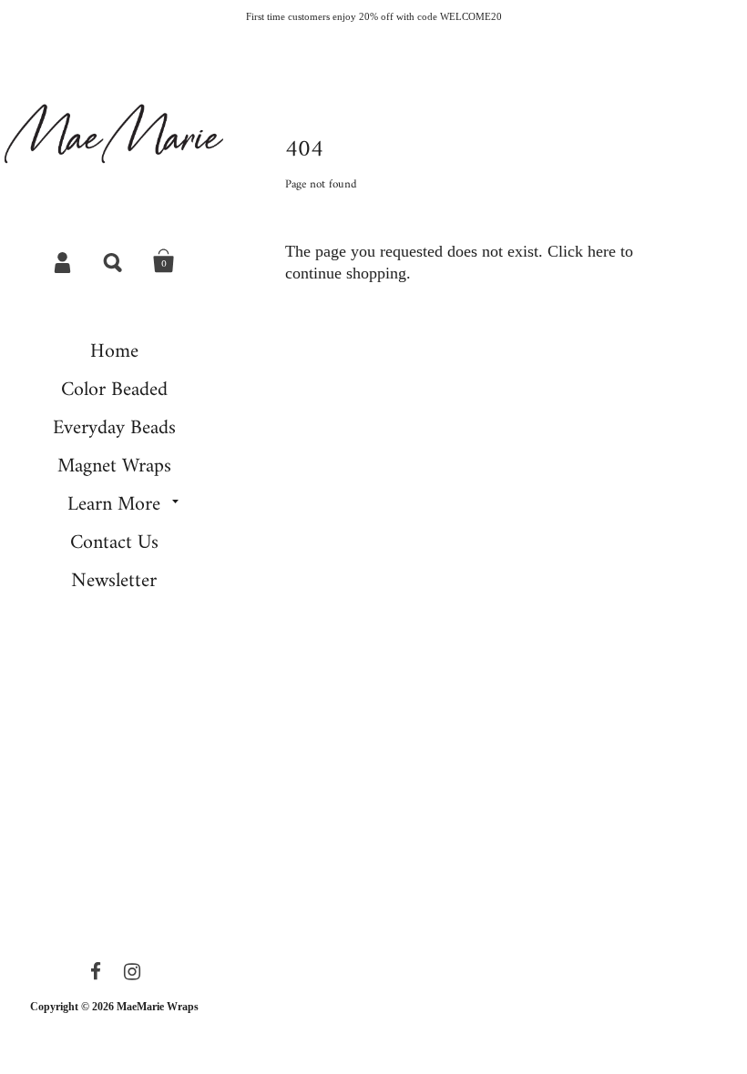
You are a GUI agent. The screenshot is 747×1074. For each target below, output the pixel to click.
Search (113, 261)
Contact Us (114, 543)
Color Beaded (114, 390)
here (602, 251)
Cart (164, 261)
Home (114, 352)
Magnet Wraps (114, 466)
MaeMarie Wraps (158, 1006)
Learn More (113, 504)
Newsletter (114, 581)
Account (63, 261)
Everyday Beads (114, 428)
